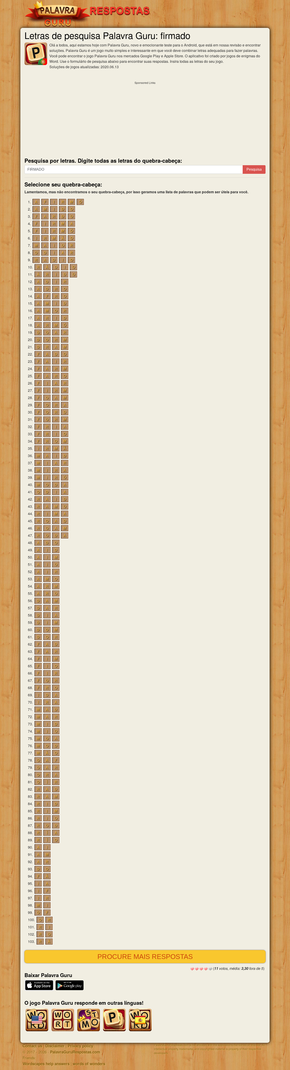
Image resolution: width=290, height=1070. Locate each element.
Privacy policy (80, 1045)
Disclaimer (55, 1045)
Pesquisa (254, 169)
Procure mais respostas (145, 956)
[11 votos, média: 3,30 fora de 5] (192, 969)
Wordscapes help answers (46, 1063)
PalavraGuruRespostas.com (75, 1052)
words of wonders (89, 1063)
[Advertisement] (145, 118)
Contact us (32, 1045)
